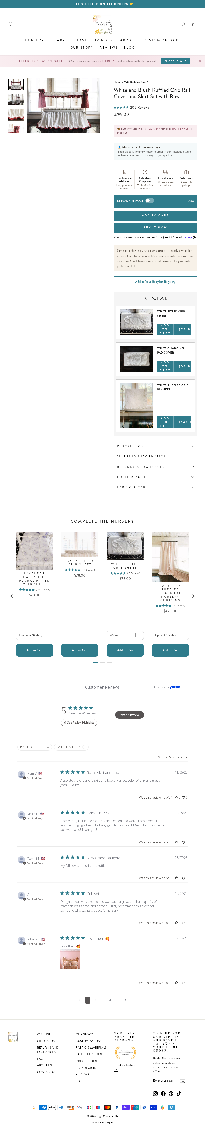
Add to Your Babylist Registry (155, 281)
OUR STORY (82, 47)
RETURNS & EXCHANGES (141, 467)
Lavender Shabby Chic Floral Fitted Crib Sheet (34, 579)
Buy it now (155, 227)
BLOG (129, 47)
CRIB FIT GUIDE (87, 1061)
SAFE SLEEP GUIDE (89, 1054)
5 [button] (117, 1000)
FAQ (40, 1058)
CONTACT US (46, 1072)
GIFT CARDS (46, 1041)
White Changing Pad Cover (170, 350)
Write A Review (129, 715)
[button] (176, 797)
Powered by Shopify (102, 1122)
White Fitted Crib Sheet (125, 566)
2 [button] (95, 1000)
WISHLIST (43, 1034)
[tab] (95, 662)
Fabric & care (132, 487)
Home (117, 82)
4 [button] (110, 1000)
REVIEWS (109, 47)
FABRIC (126, 40)
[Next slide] (193, 596)
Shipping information (142, 456)
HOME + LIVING (92, 40)
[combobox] (34, 747)
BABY (60, 40)
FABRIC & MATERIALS (91, 1047)
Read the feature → (124, 1067)
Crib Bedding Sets (135, 82)
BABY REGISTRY (87, 1068)
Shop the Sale (175, 61)
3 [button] (103, 1000)
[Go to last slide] (12, 596)
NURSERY (35, 40)
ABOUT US (44, 1065)
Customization (133, 477)
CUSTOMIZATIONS (162, 40)
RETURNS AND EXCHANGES (48, 1049)
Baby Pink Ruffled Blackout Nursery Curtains (170, 593)
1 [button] (88, 1000)
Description (131, 446)
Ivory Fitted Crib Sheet (80, 562)
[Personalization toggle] (149, 200)
